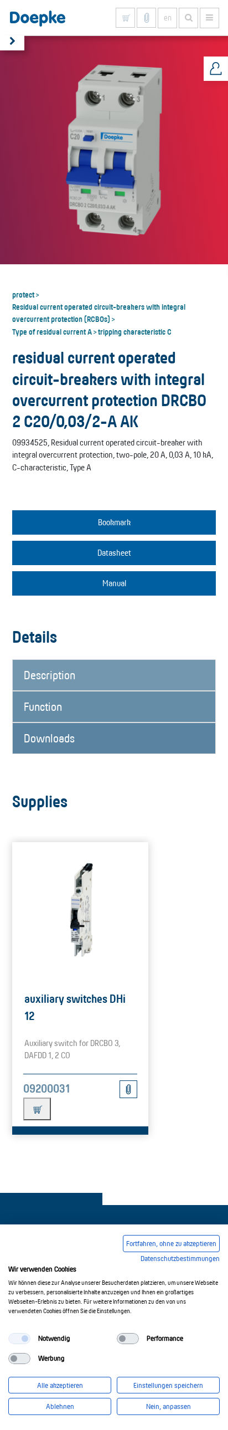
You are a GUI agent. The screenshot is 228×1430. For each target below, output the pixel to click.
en (168, 18)
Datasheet (114, 552)
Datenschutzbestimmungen (180, 1258)
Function (43, 706)
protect (23, 294)
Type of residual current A (52, 331)
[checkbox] (19, 1338)
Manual (114, 583)
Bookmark (114, 522)
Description (49, 675)
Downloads (49, 738)
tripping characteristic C (135, 331)
